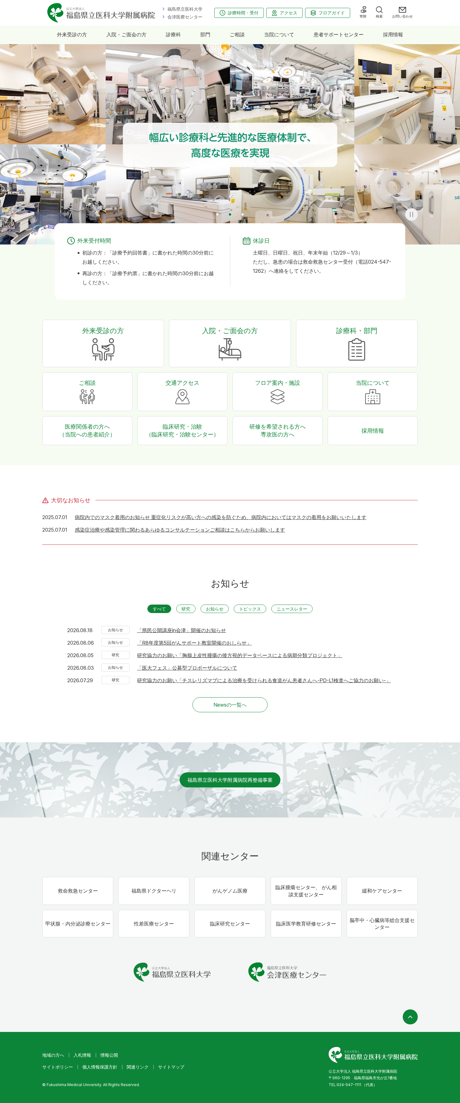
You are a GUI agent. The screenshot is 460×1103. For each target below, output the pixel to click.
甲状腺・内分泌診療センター (77, 923)
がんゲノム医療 (230, 891)
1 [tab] (217, 214)
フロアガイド (332, 12)
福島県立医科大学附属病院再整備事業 (230, 780)
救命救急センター (78, 891)
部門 (205, 34)
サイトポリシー (57, 1066)
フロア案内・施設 (277, 382)
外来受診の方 (72, 34)
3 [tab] (242, 214)
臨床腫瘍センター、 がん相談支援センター (306, 890)
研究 (185, 608)
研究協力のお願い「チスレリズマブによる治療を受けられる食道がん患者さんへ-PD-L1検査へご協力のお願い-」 (264, 680)
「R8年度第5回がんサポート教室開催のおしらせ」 (194, 643)
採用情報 (393, 34)
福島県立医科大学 (184, 9)
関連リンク (138, 1066)
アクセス (288, 12)
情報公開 (109, 1055)
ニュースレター (292, 608)
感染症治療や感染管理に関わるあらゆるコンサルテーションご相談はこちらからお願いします (180, 530)
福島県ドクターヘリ (153, 891)
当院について (279, 34)
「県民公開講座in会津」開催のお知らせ (181, 630)
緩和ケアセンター (382, 891)
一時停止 (411, 214)
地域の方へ (53, 1055)
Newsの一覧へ (230, 705)
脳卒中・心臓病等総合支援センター (382, 923)
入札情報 (82, 1055)
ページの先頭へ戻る (410, 1016)
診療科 (173, 34)
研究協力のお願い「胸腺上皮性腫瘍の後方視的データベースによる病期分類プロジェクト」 (239, 655)
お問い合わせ (402, 16)
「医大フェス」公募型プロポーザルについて (187, 668)
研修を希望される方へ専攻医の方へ (277, 430)
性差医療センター (154, 923)
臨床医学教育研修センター (306, 923)
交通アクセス (182, 382)
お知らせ (214, 608)
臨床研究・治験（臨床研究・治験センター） (182, 430)
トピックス (250, 608)
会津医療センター (184, 16)
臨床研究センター (230, 923)
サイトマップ (171, 1066)
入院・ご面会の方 (126, 34)
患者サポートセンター (339, 34)
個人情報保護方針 (99, 1066)
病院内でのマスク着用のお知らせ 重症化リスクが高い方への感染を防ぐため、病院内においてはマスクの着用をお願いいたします (220, 517)
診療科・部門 (356, 331)
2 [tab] (230, 214)
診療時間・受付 (243, 12)
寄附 (363, 16)
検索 (379, 16)
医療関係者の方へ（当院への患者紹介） (87, 430)
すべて (159, 608)
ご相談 (237, 34)
